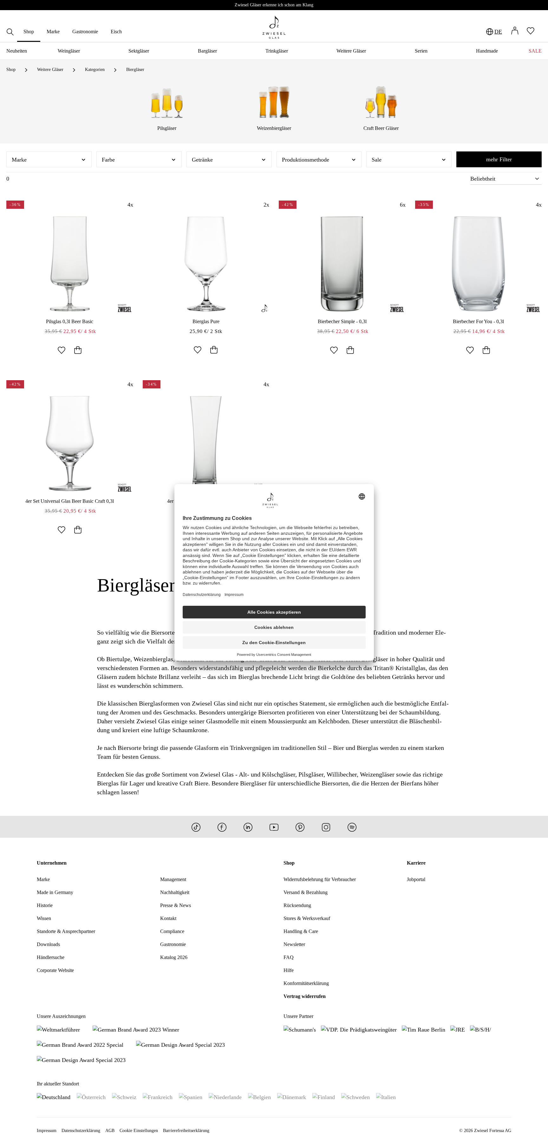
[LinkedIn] (248, 827)
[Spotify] (352, 827)
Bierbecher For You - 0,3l (478, 321)
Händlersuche (50, 957)
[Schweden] (355, 1096)
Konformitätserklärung (306, 983)
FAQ (289, 957)
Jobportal (416, 879)
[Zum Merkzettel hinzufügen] (61, 351)
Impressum (46, 1130)
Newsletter (294, 944)
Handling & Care (301, 931)
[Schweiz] (124, 1096)
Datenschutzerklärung (81, 1130)
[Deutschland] (53, 1096)
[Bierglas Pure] (206, 263)
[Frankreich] (158, 1096)
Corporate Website (55, 970)
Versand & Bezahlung (306, 892)
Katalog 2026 (173, 957)
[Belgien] (259, 1096)
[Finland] (323, 1096)
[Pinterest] (300, 827)
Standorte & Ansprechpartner (66, 931)
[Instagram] (326, 827)
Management (173, 879)
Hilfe (289, 970)
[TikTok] (196, 827)
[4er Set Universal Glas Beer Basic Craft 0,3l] (69, 443)
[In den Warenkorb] (77, 351)
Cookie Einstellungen (139, 1130)
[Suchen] (10, 33)
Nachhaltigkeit (174, 892)
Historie (45, 905)
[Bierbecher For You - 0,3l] (478, 263)
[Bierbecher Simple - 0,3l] (342, 263)
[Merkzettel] (530, 31)
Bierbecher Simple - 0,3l (342, 321)
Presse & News (175, 905)
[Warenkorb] (541, 31)
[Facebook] (222, 827)
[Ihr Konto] (515, 31)
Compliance (172, 931)
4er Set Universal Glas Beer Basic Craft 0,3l (69, 501)
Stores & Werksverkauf (307, 918)
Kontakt (168, 918)
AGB (109, 1130)
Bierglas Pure (205, 321)
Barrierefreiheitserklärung (186, 1130)
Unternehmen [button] (52, 863)
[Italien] (386, 1096)
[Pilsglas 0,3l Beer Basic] (69, 263)
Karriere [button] (416, 863)
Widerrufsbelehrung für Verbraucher (320, 879)
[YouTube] (274, 827)
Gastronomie (173, 944)
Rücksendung (297, 905)
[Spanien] (190, 1096)
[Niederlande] (225, 1096)
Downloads (48, 944)
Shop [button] (289, 863)
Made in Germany (55, 892)
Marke (43, 879)
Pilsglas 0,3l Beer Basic (69, 321)
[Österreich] (91, 1096)
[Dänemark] (291, 1096)
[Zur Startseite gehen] (274, 27)
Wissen (44, 918)
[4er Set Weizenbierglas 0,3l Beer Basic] (206, 443)
